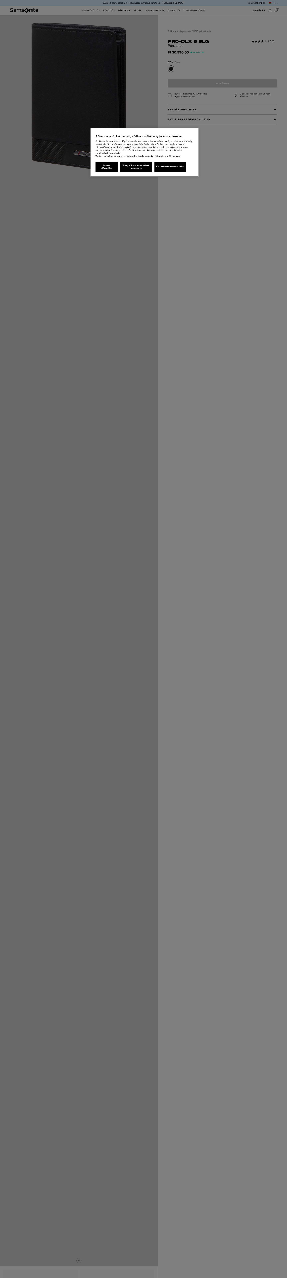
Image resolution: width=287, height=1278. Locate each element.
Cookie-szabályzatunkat (168, 156)
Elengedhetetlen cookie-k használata (136, 166)
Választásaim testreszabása (170, 166)
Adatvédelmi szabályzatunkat (140, 156)
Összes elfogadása (106, 166)
